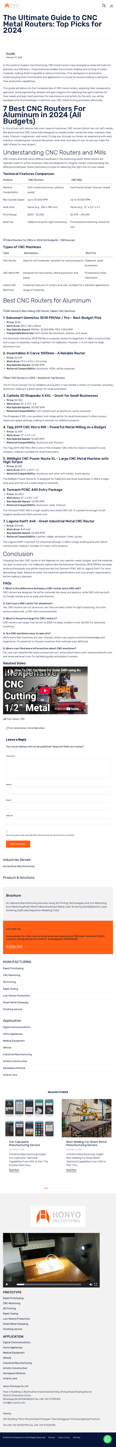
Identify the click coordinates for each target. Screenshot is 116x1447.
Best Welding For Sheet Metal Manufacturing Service (86, 1143)
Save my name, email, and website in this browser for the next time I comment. (40, 835)
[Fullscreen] (95, 1284)
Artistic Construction (15, 1061)
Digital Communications (16, 1027)
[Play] (6, 1284)
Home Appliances (13, 1034)
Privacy (51, 1437)
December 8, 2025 (16, 1150)
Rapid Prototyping (13, 968)
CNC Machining (11, 975)
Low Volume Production (16, 995)
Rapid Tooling (10, 988)
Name (9, 784)
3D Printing (9, 982)
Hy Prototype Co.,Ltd (19, 1437)
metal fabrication (36, 728)
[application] (51, 1260)
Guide (10, 54)
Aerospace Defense (14, 1068)
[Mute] (90, 1284)
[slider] (49, 1284)
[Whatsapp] (107, 1439)
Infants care (10, 1074)
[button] (14, 946)
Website (9, 816)
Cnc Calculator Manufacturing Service (24, 1143)
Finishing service (12, 1009)
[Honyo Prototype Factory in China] (12, 5)
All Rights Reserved (36, 1437)
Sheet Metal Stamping (15, 1002)
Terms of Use (64, 1437)
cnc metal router (18, 728)
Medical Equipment (14, 1040)
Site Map (76, 1437)
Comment (11, 756)
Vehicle (7, 1047)
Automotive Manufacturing (18, 866)
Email (9, 800)
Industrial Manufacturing (17, 1054)
